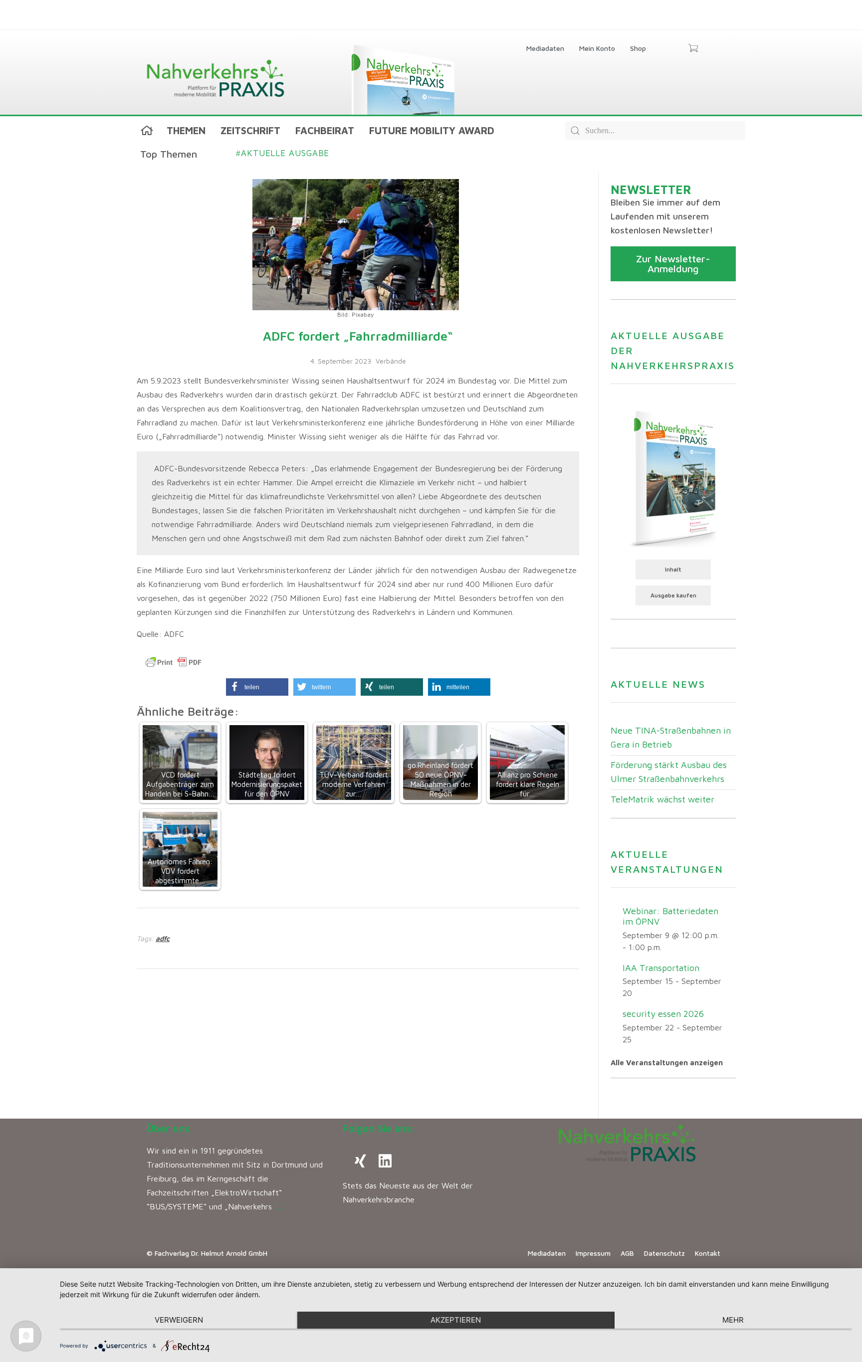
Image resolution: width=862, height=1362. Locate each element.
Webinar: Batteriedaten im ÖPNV (670, 916)
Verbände (391, 361)
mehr (733, 1320)
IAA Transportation (661, 968)
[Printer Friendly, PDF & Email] (174, 662)
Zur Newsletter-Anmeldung (673, 263)
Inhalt (673, 569)
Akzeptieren (456, 1320)
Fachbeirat (324, 130)
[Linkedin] (385, 1161)
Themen (186, 130)
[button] (257, 687)
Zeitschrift (250, 130)
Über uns (168, 1128)
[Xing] (360, 1161)
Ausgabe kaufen (673, 595)
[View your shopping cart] (693, 48)
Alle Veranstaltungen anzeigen (667, 1062)
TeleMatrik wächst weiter (662, 799)
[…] (280, 1206)
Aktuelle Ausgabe (282, 153)
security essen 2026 (663, 1013)
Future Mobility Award (431, 130)
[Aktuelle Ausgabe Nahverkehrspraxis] (673, 478)
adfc (163, 938)
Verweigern (179, 1320)
